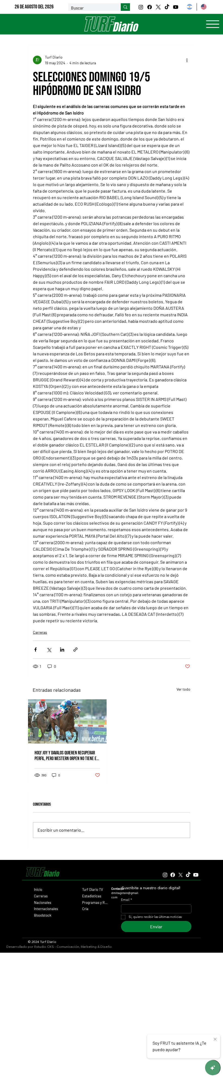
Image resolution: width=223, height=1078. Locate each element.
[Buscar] (125, 7)
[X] (158, 7)
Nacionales (42, 902)
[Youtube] (176, 7)
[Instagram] (141, 7)
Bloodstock (42, 915)
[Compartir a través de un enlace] (75, 649)
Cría (85, 909)
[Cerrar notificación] (215, 1039)
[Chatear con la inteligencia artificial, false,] (212, 1067)
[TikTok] (167, 7)
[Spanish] (189, 7)
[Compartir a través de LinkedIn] (62, 649)
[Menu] (213, 24)
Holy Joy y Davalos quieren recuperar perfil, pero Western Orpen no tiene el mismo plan (66, 755)
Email (126, 900)
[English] (204, 7)
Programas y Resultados (95, 902)
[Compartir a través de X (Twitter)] (48, 649)
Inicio (38, 889)
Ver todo (183, 689)
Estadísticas (91, 896)
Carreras (40, 632)
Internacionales (46, 909)
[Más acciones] (187, 60)
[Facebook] (150, 7)
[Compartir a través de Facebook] (35, 649)
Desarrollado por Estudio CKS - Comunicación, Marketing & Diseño (59, 947)
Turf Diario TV (92, 889)
